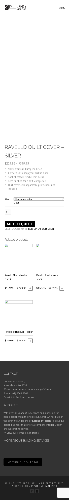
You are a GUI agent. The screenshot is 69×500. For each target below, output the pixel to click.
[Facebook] (32, 491)
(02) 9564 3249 (20, 393)
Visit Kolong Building (23, 462)
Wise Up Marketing (45, 486)
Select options (30, 288)
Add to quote (20, 224)
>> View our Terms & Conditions (21, 432)
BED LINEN (34, 228)
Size (7, 199)
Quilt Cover (48, 228)
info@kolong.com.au (22, 397)
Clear (16, 202)
